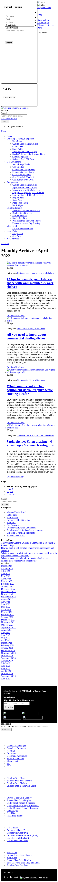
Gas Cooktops (13, 525)
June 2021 (5, 635)
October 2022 (7, 594)
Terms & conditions (15, 758)
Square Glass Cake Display (19, 800)
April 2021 (6, 640)
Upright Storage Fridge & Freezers (22, 808)
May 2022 (5, 607)
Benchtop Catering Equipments (31, 328)
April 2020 (6, 671)
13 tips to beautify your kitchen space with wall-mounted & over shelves (30, 283)
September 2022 (8, 596)
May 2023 (5, 576)
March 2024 (6, 566)
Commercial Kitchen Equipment (31, 380)
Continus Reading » (15, 315)
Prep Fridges (12, 810)
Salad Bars (11, 813)
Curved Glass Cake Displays (19, 855)
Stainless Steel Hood (16, 535)
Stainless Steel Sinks (16, 778)
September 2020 (8, 658)
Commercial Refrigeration (18, 520)
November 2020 (8, 653)
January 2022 (7, 617)
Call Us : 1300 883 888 (18, 733)
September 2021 (8, 627)
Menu (3, 131)
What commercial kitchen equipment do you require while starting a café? (30, 390)
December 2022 (8, 589)
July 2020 (5, 663)
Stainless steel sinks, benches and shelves (35, 273)
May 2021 (5, 637)
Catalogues (12, 515)
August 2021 (7, 630)
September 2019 (8, 676)
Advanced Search (9, 118)
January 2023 (7, 586)
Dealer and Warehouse (17, 756)
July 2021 (5, 632)
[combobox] (14, 115)
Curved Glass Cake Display (19, 798)
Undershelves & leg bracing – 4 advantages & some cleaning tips (30, 443)
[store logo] (15, 108)
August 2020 (7, 661)
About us (11, 751)
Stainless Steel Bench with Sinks (21, 786)
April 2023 (6, 578)
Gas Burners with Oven (17, 840)
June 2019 (5, 678)
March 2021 (6, 643)
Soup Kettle (12, 857)
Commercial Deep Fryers (18, 830)
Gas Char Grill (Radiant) (18, 838)
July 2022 (5, 602)
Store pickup (43, 20)
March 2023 (6, 581)
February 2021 (7, 645)
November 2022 (8, 591)
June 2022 (5, 604)
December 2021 (8, 619)
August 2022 (7, 599)
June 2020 (5, 666)
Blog (9, 763)
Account (5, 243)
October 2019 (7, 673)
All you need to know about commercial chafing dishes (26, 336)
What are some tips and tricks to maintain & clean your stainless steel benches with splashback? (25, 559)
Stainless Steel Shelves (17, 783)
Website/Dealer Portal (16, 512)
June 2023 (5, 573)
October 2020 (7, 655)
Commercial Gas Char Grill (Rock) (22, 835)
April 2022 (6, 609)
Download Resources (16, 748)
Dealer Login (43, 22)
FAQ (39, 15)
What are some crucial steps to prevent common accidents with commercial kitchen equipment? (29, 554)
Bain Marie (12, 852)
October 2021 (7, 625)
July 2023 (5, 571)
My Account (12, 761)
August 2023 (7, 568)
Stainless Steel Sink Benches (19, 780)
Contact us (11, 753)
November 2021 (8, 622)
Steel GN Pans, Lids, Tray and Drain (23, 862)
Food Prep (11, 522)
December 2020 (8, 650)
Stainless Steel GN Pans (17, 865)
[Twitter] (22, 872)
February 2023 (7, 584)
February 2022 (7, 614)
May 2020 (5, 668)
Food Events (12, 517)
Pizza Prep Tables (15, 815)
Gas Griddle (12, 827)
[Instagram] (16, 872)
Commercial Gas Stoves (17, 833)
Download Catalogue (16, 745)
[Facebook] (19, 872)
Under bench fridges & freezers (21, 803)
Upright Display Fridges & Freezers (23, 805)
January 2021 (7, 648)
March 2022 (6, 612)
